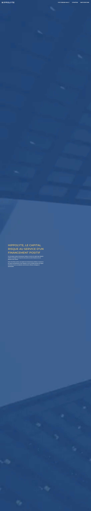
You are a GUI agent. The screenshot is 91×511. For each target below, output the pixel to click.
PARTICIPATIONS (84, 2)
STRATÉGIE (75, 2)
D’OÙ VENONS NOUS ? (64, 2)
